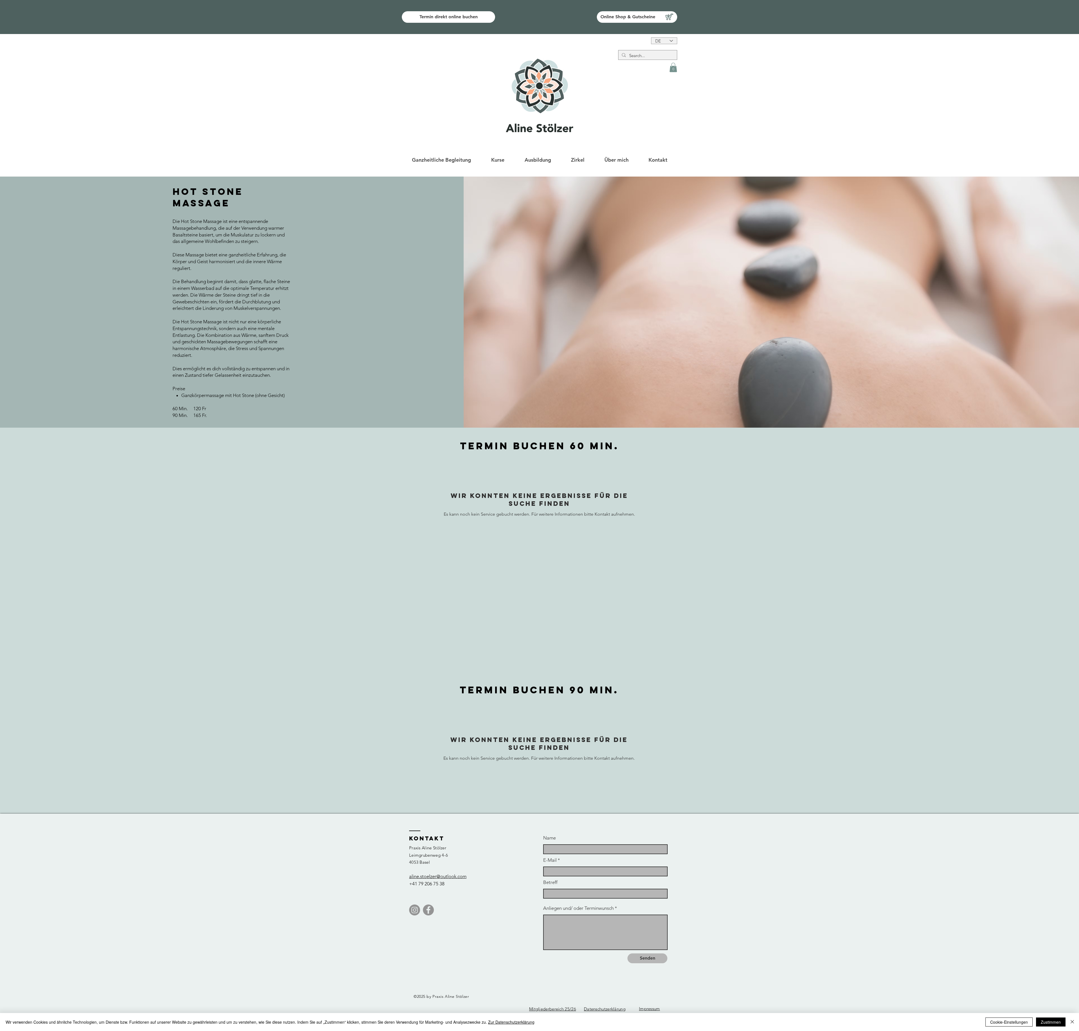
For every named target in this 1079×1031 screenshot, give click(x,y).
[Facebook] (428, 909)
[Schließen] (1072, 1022)
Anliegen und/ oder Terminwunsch (578, 908)
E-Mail (550, 860)
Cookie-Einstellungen (1009, 1022)
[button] (673, 67)
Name (549, 838)
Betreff (550, 882)
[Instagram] (414, 909)
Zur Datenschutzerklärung (511, 1022)
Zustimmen (1051, 1022)
